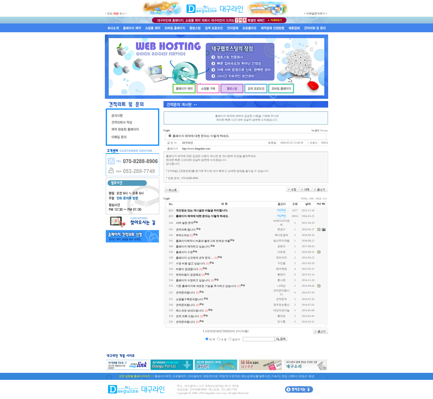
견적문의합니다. (187, 292)
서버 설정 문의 (184, 222)
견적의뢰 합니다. (186, 229)
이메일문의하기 (315, 13)
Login (167, 130)
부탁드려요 (184, 235)
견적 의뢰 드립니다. (189, 316)
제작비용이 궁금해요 (190, 274)
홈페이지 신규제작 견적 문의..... (197, 257)
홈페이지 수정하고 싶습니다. (195, 280)
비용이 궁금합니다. (189, 269)
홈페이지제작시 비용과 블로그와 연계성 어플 (203, 240)
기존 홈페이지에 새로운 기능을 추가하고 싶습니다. (208, 286)
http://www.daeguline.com (196, 148)
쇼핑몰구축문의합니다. (190, 299)
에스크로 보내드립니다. (192, 310)
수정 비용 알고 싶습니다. (193, 263)
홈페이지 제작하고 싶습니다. (193, 246)
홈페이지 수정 (184, 252)
